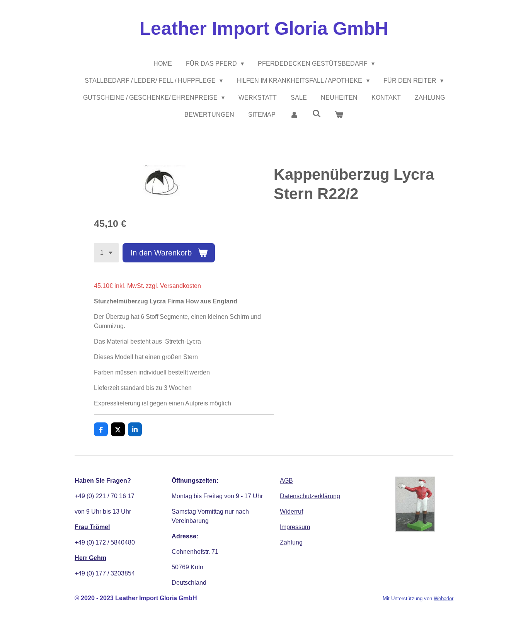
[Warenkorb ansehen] (339, 114)
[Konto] (293, 114)
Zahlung (291, 542)
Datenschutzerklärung (310, 496)
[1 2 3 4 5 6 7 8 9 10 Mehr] (106, 252)
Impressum (295, 527)
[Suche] (316, 113)
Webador (443, 598)
